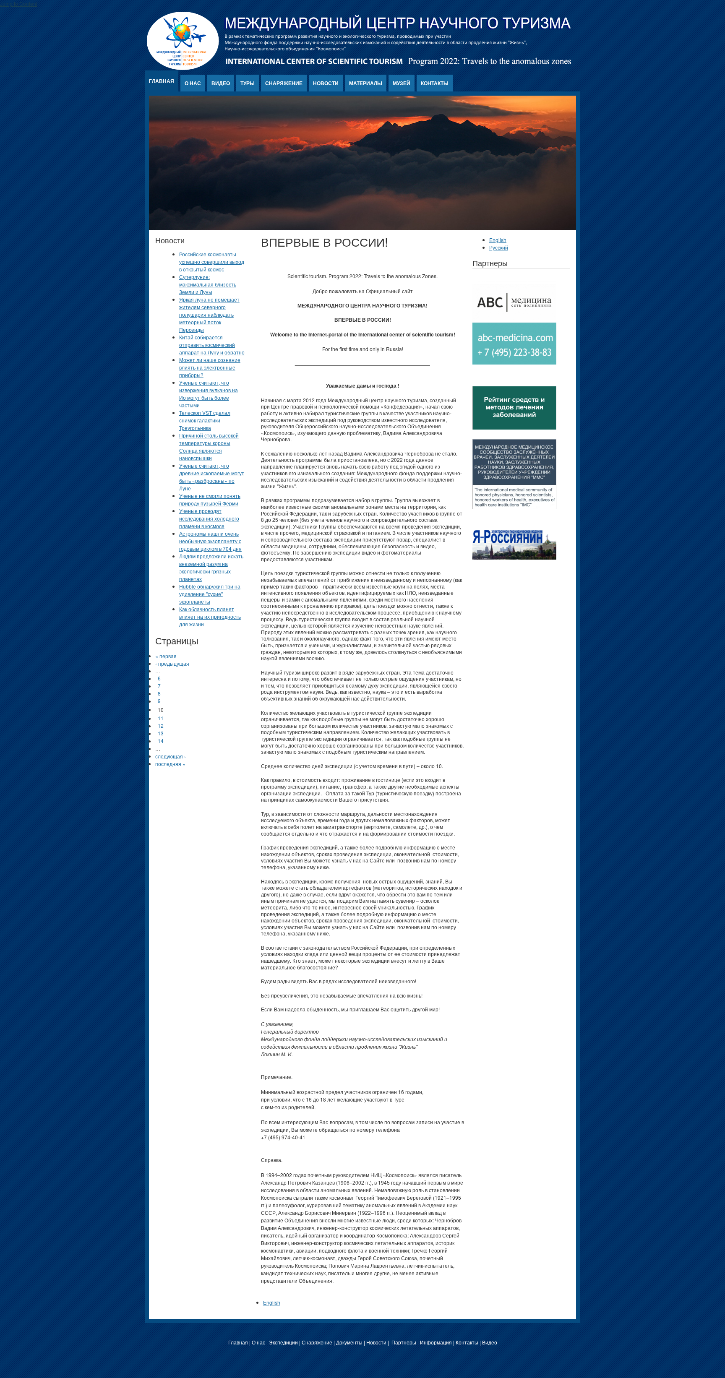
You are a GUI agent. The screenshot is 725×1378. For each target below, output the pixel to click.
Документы (349, 1342)
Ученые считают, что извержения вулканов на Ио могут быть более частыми (208, 394)
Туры (247, 83)
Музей (401, 83)
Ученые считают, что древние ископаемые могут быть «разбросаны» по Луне (211, 477)
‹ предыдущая (172, 663)
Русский (498, 247)
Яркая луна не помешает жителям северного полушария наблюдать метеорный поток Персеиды (209, 314)
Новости (326, 83)
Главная (161, 81)
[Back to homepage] (359, 67)
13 (161, 733)
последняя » (170, 763)
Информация (436, 1342)
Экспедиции (283, 1342)
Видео (220, 83)
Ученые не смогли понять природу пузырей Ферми (209, 499)
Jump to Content (18, 3)
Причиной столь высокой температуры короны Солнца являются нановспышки (209, 446)
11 (161, 718)
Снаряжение (284, 83)
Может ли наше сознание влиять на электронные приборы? (209, 367)
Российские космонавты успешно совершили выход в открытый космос (211, 261)
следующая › (170, 756)
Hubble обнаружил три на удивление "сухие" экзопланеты (209, 594)
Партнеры (403, 1342)
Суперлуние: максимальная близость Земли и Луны (207, 284)
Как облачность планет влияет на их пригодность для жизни (210, 616)
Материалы (365, 83)
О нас (193, 83)
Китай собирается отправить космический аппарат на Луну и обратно (212, 344)
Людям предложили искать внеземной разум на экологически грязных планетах (211, 567)
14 (161, 741)
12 (161, 725)
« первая (166, 655)
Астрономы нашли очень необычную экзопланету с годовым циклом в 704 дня (210, 541)
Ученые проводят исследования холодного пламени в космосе (209, 518)
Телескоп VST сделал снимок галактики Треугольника (204, 420)
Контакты (435, 83)
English (271, 1302)
